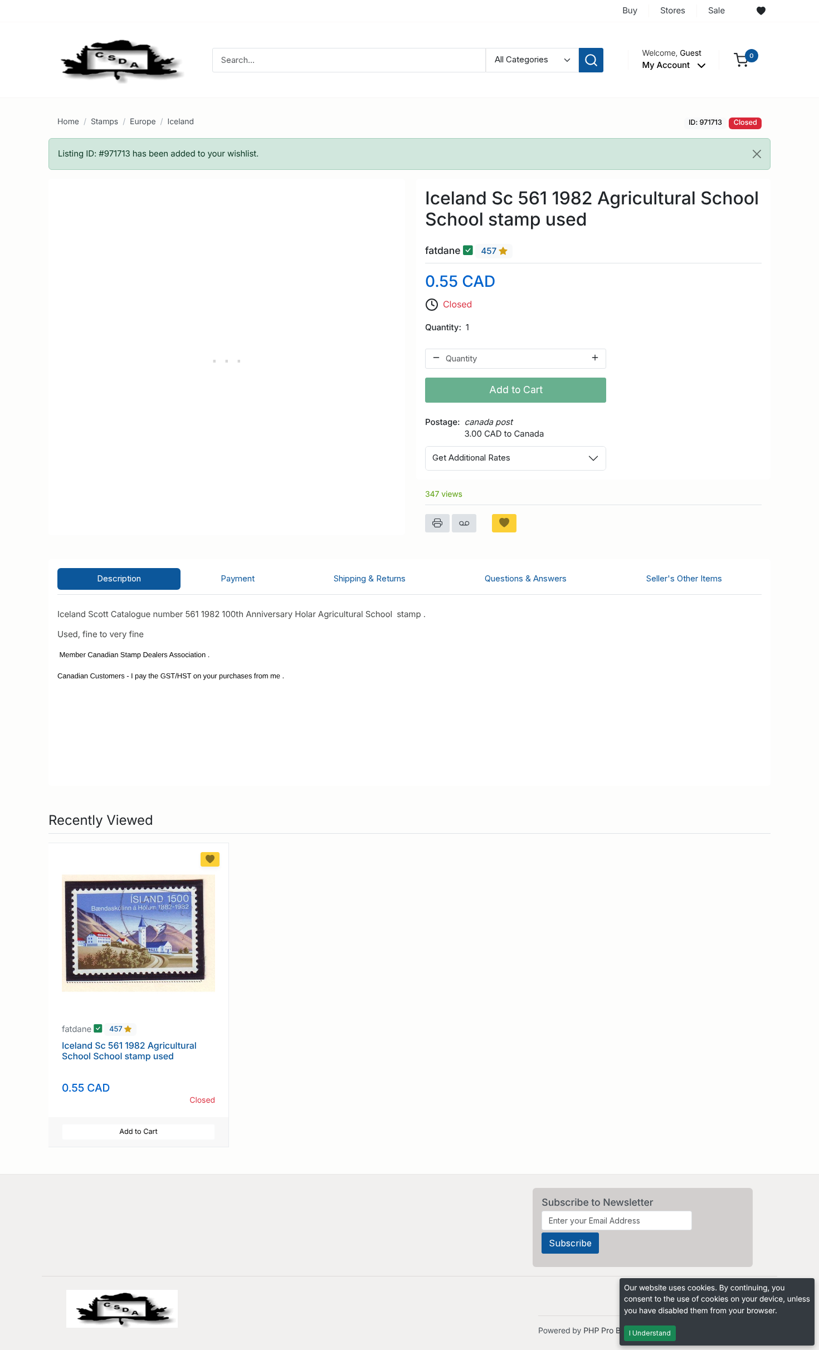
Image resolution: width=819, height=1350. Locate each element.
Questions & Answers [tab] (526, 578)
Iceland (180, 121)
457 (490, 251)
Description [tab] (119, 578)
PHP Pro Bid (605, 1331)
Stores (672, 10)
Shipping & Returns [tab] (370, 578)
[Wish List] (761, 11)
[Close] (757, 154)
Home (68, 121)
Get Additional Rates (471, 457)
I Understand (650, 1333)
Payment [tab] (238, 578)
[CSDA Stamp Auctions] (118, 59)
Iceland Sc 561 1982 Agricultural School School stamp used (129, 1051)
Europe (142, 121)
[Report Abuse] (464, 523)
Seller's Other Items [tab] (684, 578)
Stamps (104, 121)
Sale (716, 10)
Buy (629, 10)
